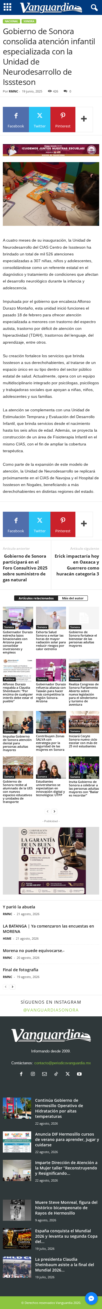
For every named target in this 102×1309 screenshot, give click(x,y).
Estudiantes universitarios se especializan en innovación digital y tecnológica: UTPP (50, 788)
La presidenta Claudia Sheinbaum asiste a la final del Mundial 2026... (64, 1265)
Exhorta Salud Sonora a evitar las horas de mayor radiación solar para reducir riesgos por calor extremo (51, 640)
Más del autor (73, 598)
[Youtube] (80, 1074)
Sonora (29, 21)
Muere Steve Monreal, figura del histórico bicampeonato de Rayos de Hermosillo (66, 1208)
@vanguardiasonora (51, 1010)
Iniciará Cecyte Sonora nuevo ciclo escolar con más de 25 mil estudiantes (83, 741)
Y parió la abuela (19, 907)
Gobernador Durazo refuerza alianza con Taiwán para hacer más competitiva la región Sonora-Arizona (51, 692)
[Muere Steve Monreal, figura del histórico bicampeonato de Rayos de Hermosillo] (17, 1210)
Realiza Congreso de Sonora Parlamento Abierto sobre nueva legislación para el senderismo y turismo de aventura (84, 694)
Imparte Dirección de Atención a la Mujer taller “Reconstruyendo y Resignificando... (66, 1168)
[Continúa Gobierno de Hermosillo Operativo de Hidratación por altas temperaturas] (17, 1108)
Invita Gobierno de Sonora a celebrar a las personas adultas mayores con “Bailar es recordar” (84, 788)
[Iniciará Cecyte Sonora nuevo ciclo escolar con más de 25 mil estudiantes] (84, 722)
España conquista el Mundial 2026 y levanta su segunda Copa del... (66, 1236)
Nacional (11, 21)
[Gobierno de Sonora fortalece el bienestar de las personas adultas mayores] (84, 618)
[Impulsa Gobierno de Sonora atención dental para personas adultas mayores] (18, 722)
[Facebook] (22, 1074)
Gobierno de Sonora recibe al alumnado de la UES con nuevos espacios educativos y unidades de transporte (18, 791)
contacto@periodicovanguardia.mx (62, 1063)
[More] (84, 119)
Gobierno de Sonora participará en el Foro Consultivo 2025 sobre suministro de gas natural (25, 567)
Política (9, 679)
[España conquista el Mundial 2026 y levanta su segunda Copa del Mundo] (17, 1238)
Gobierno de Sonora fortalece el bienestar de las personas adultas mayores (83, 639)
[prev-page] (47, 811)
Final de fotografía (20, 969)
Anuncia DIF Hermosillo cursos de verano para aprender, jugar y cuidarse (67, 1139)
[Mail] (46, 1074)
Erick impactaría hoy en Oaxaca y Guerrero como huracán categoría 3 (77, 565)
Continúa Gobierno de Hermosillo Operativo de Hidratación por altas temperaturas (59, 1108)
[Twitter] (69, 1074)
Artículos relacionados (36, 598)
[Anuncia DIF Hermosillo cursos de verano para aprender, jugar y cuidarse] (17, 1142)
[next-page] (54, 811)
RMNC (13, 91)
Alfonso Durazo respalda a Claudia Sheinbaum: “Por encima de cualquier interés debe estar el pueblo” (18, 692)
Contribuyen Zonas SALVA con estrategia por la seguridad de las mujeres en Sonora (50, 743)
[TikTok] (57, 1074)
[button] (51, 861)
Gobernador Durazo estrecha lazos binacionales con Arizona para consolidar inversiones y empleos (18, 642)
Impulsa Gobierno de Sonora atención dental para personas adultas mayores (17, 743)
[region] (51, 150)
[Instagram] (34, 1074)
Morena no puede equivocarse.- (34, 950)
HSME (7, 938)
